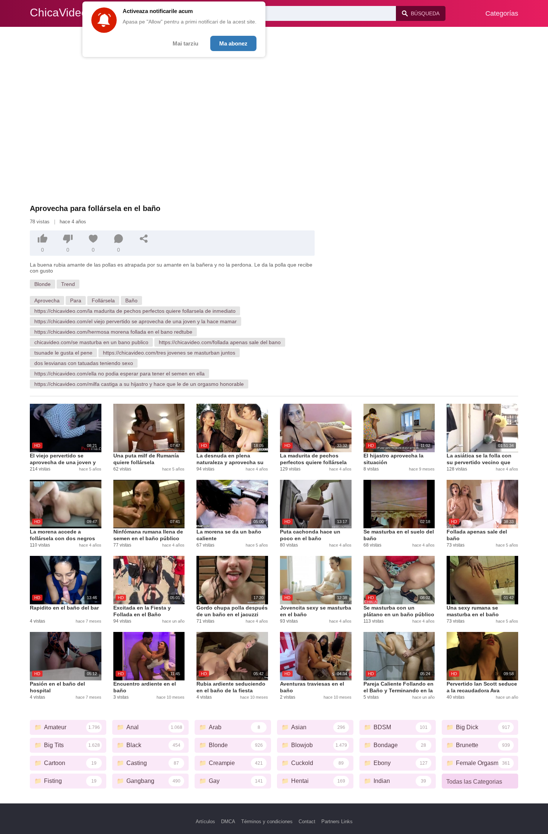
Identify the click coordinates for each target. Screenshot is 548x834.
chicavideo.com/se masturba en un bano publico (91, 342)
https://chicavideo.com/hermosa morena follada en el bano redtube (113, 332)
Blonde (42, 284)
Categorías (501, 13)
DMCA (228, 821)
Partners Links (337, 821)
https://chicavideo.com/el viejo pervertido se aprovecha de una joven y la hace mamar (135, 321)
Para (75, 300)
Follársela (103, 300)
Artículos (205, 821)
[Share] (144, 238)
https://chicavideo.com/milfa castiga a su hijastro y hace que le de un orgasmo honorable (139, 384)
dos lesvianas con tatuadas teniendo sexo (83, 363)
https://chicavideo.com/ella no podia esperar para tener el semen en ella (119, 374)
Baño (131, 300)
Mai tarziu (185, 43)
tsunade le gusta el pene (63, 353)
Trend (68, 284)
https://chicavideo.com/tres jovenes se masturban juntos (169, 353)
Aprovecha (47, 300)
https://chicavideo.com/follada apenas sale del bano (220, 342)
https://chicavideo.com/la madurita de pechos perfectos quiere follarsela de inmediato (135, 311)
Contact (307, 821)
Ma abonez (233, 43)
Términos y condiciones (267, 821)
